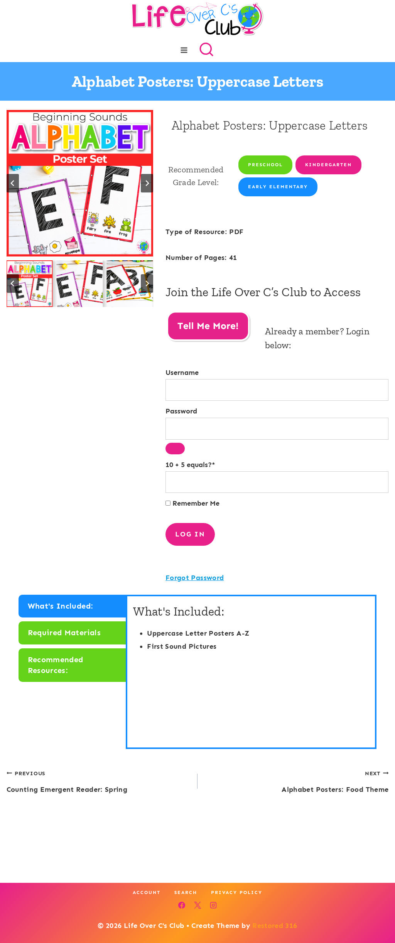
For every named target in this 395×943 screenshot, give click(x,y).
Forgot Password (194, 578)
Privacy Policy (236, 892)
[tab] (73, 606)
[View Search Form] (206, 50)
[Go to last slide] (13, 183)
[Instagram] (213, 905)
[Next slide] (147, 183)
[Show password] (175, 448)
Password (181, 411)
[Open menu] (184, 50)
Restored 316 (274, 925)
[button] (30, 283)
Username (182, 372)
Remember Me (194, 503)
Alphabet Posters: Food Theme (335, 782)
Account (146, 892)
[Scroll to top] (376, 913)
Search (185, 892)
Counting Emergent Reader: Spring (67, 782)
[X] (197, 905)
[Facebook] (182, 905)
